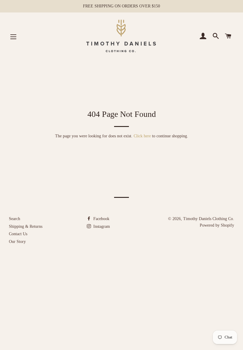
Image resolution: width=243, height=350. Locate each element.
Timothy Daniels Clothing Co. (208, 219)
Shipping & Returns (25, 226)
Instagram (101, 226)
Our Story (17, 241)
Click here (142, 136)
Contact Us (18, 234)
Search (14, 219)
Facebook (100, 219)
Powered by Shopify (217, 225)
